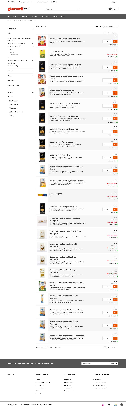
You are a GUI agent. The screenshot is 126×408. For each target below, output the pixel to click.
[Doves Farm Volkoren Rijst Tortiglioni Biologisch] (42, 234)
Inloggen (113, 2)
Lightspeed (27, 405)
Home (8, 16)
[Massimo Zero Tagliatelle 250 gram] (42, 131)
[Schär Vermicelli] (42, 53)
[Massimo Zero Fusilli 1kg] (42, 156)
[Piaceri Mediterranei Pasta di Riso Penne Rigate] (42, 169)
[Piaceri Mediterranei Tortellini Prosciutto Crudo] (42, 79)
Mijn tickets (67, 385)
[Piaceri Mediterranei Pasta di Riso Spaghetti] (42, 298)
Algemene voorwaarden (43, 382)
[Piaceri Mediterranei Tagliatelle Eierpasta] (42, 182)
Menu (12, 2)
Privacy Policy (40, 385)
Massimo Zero (15, 108)
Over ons (38, 379)
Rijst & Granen (13, 55)
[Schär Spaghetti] (42, 195)
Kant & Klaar (11, 58)
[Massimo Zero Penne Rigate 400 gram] (42, 66)
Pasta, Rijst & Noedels (26, 20)
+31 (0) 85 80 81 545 (26, 2)
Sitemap (38, 393)
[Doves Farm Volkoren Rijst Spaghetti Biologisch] (42, 221)
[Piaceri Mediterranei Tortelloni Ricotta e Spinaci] (42, 286)
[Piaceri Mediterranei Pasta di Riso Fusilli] (42, 311)
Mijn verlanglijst (68, 388)
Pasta (37, 20)
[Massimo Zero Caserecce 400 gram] (42, 118)
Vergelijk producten (69, 391)
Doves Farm (14, 104)
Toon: (37, 348)
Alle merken (14, 101)
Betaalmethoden (40, 388)
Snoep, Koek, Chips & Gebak (16, 43)
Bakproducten (12, 41)
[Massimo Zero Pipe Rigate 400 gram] (42, 105)
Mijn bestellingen (69, 382)
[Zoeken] (78, 9)
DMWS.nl (39, 405)
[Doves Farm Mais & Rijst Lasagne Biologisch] (42, 273)
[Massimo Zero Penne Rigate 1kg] (42, 144)
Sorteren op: (98, 26)
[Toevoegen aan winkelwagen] (115, 41)
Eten (14, 16)
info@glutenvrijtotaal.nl (101, 388)
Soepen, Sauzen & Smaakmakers (17, 60)
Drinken (24, 16)
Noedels (11, 52)
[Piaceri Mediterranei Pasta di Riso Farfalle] (42, 337)
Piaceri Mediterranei (17, 112)
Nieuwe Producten (59, 16)
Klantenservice (40, 391)
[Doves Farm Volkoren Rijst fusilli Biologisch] (42, 247)
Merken (34, 16)
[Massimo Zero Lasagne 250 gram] (42, 208)
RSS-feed (44, 405)
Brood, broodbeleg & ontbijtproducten (19, 38)
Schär (13, 115)
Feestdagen (46, 16)
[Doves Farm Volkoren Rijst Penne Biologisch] (42, 260)
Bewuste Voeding (13, 66)
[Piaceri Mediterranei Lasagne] (42, 92)
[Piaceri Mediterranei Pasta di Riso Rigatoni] (42, 324)
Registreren (67, 379)
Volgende (113, 33)
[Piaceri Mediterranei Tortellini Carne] (42, 40)
